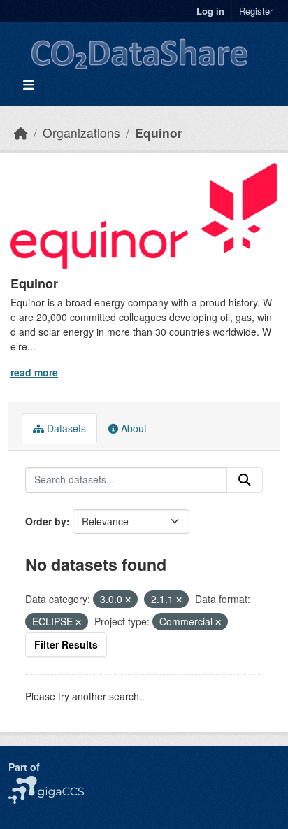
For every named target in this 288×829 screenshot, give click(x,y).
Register (256, 10)
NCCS (22, 783)
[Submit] (244, 480)
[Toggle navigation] (28, 85)
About (132, 428)
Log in (210, 10)
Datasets (65, 428)
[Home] (21, 132)
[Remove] (128, 599)
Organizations (81, 132)
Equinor (158, 132)
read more (34, 372)
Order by (45, 521)
